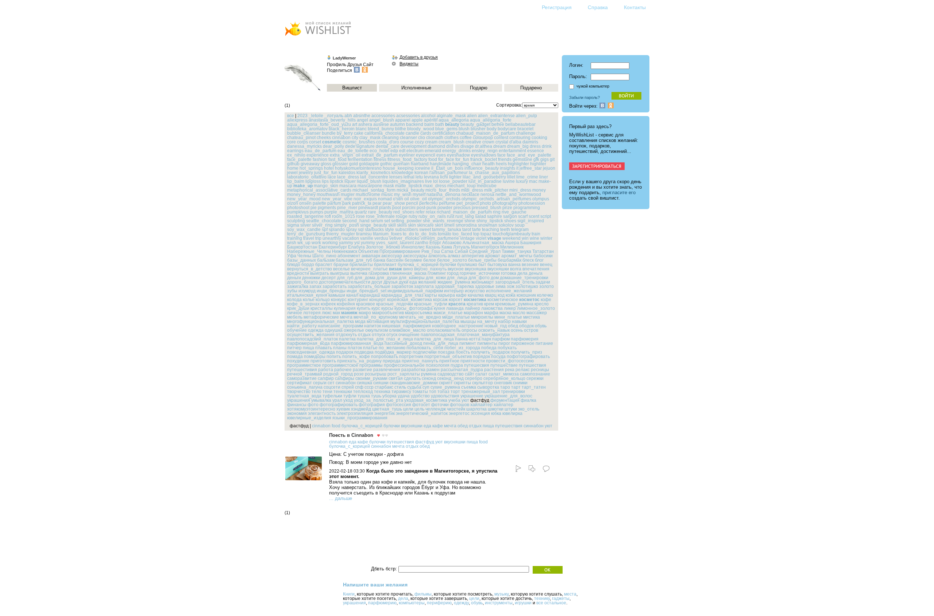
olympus (540, 199)
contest (501, 137)
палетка (347, 339)
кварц (491, 295)
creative (473, 142)
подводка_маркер (393, 352)
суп (425, 387)
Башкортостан (302, 247)
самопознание (535, 374)
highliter (538, 164)
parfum (334, 203)
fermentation (360, 159)
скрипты (462, 383)
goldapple (369, 164)
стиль (400, 387)
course (407, 142)
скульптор (482, 383)
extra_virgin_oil (345, 155)
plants (385, 207)
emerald (433, 151)
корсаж (440, 299)
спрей (347, 387)
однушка (334, 330)
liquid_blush (369, 181)
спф (359, 387)
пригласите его (619, 192)
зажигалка (297, 286)
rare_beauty (380, 212)
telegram (520, 229)
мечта (346, 317)
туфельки (332, 396)
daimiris (530, 142)
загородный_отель (514, 282)
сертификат (299, 383)
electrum (415, 151)
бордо (307, 264)
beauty (452, 124)
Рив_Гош (430, 251)
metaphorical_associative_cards (319, 190)
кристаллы (321, 308)
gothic (386, 164)
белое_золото (452, 260)
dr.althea (483, 146)
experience (317, 155)
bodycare (507, 129)
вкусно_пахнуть (430, 269)
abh (348, 115)
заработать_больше (369, 286)
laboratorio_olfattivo (307, 177)
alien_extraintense (496, 115)
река (509, 369)
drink (547, 146)
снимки (520, 383)
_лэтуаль (333, 115)
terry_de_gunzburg (306, 234)
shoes (510, 221)
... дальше (340, 498)
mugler (348, 194)
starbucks (374, 229)
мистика (531, 317)
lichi (444, 177)
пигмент (467, 343)
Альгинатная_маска (483, 242)
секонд (429, 378)
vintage (467, 238)
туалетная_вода (304, 396)
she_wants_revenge (443, 221)
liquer (350, 181)
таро (505, 387)
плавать (323, 348)
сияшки (381, 383)
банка (379, 260)
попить (334, 356)
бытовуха (497, 264)
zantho (421, 242)
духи (403, 282)
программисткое (304, 365)
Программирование (399, 251)
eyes (441, 155)
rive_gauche (514, 212)
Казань (433, 247)
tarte (476, 229)
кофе (546, 299)
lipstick (336, 181)
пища (308, 348)
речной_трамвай (304, 374)
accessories (383, 115)
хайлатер (503, 405)
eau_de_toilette (352, 151)
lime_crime (527, 177)
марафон (473, 313)
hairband (420, 164)
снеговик (503, 383)
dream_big (518, 146)
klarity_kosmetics (373, 172)
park (346, 203)
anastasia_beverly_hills (332, 120)
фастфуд (424, 442)
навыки (519, 321)
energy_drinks (456, 151)
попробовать (384, 356)
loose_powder (453, 181)
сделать (412, 378)
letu (419, 177)
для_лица (457, 278)
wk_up (303, 242)
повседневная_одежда (311, 352)
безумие (413, 260)
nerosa (487, 194)
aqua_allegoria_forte (491, 120)
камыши (336, 295)
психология (437, 365)
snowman (487, 225)
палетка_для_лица (434, 339)
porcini (409, 207)
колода (294, 299)
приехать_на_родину (359, 361)
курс (375, 308)
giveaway (310, 164)
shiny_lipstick (489, 221)
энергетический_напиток (422, 413)
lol (435, 181)
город (453, 273)
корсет (456, 299)
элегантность (322, 413)
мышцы (468, 321)
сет (331, 383)
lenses (395, 177)
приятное (449, 361)
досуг (376, 282)
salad (480, 216)
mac (533, 181)
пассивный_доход (403, 343)
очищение (409, 334)
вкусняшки (498, 269)
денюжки (311, 278)
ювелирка (512, 413)
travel (308, 238)
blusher (478, 129)
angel (362, 120)
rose (360, 216)
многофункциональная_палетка (320, 321)
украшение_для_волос (508, 396)
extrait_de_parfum (380, 155)
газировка (378, 273)
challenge (526, 133)
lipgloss (313, 181)
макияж (349, 313)
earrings (295, 151)
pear (377, 203)
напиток (372, 326)
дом (495, 278)
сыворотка (488, 387)
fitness (380, 159)
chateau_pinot (301, 137)
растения (494, 369)
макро (365, 313)
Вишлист (352, 88)
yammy (346, 242)
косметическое (502, 299)
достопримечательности (344, 282)
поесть (463, 352)
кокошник (526, 295)
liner (543, 177)
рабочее (343, 369)
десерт (328, 278)
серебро (473, 378)
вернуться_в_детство (309, 269)
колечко (545, 295)
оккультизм (376, 330)
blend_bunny (381, 129)
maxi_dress (434, 186)
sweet (425, 229)
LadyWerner (344, 58)
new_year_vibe (337, 199)
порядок (481, 356)
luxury (522, 181)
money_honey (301, 194)
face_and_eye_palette (529, 155)
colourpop (483, 137)
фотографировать (339, 405)
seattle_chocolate (323, 221)
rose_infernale (380, 216)
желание (427, 282)
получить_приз (526, 352)
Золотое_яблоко (383, 247)
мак (336, 313)
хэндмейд (361, 409)
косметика (475, 299)
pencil (412, 203)
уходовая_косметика (425, 400)
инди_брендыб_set (366, 291)
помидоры (314, 356)
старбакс (384, 387)
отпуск (378, 334)
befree (497, 124)
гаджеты (561, 598)
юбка (496, 413)
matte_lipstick (408, 186)
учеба (454, 400)
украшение (471, 396)
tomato (444, 234)
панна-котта (467, 339)
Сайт (368, 64)
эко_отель (528, 409)
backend (414, 124)
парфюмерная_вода (308, 343)
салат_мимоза (504, 374)
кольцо (323, 299)
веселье (341, 269)
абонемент (348, 256)
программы (371, 365)
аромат (492, 256)
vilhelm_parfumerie (440, 238)
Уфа (291, 256)
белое (429, 260)
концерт (377, 299)
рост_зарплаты (403, 374)
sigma (293, 225)
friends (505, 159)
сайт (469, 374)
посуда (498, 356)
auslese (381, 124)
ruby (413, 216)
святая (396, 378)
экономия (297, 413)
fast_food (337, 159)
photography (504, 203)
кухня (439, 308)
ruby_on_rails (432, 216)
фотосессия (398, 405)
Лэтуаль (461, 247)
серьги (320, 383)
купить (363, 308)
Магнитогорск (485, 247)
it (517, 168)
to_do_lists (426, 234)
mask (388, 186)
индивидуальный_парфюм (415, 291)
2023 (302, 115)
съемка (468, 387)
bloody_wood (420, 129)
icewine (422, 168)
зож (510, 286)
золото (546, 286)
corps (302, 142)
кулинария (345, 308)
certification (443, 133)
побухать (507, 348)
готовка (508, 273)
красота (457, 304)
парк (486, 339)
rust (450, 216)
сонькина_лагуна (305, 387)
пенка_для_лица (440, 343)
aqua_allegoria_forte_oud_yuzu (319, 124)
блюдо (293, 264)
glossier (340, 164)
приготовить (323, 361)
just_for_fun (325, 172)
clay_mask (370, 137)
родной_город (338, 374)
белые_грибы (482, 260)
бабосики (543, 256)
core (291, 142)
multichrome (368, 194)
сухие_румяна (445, 387)
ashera (365, 124)
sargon (510, 216)
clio (421, 137)
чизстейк (456, 409)
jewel (292, 172)
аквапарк (371, 256)
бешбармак (509, 260)
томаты (420, 391)
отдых (364, 334)
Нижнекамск (344, 251)
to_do (408, 234)
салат (481, 374)
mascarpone (370, 186)
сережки (535, 378)
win (525, 238)
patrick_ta (361, 203)
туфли (349, 396)
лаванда (455, 308)
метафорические (321, 317)
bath (439, 124)
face (501, 155)
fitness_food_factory (407, 159)
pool (396, 207)
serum (377, 221)
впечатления (535, 269)
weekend (511, 238)
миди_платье (456, 317)
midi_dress (472, 190)
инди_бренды (331, 291)
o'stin (398, 199)
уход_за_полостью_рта (378, 400)
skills (402, 225)
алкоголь (437, 256)
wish (291, 242)
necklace (470, 194)
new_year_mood (304, 199)
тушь (376, 396)
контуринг (358, 299)
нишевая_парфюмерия (406, 326)
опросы (469, 330)
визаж (395, 269)
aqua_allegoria (454, 120)
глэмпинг (437, 273)
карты (431, 295)
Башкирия (530, 242)
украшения (298, 400)
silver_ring (322, 225)
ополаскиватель (443, 330)
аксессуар (391, 256)
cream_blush (451, 142)
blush (464, 129)
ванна (514, 264)
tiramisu (364, 234)
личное (294, 313)
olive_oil (418, 199)
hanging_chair (466, 164)
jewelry (306, 172)
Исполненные (416, 88)
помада (295, 356)
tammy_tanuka (446, 229)
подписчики (425, 352)
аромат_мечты (516, 256)
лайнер (472, 308)
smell (449, 225)
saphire (494, 216)
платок (355, 348)
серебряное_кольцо (504, 378)
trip (318, 238)
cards (425, 133)
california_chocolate (384, 133)
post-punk (426, 207)
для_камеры (412, 278)
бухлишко (467, 264)
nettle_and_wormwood (518, 194)
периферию (439, 603)
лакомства (492, 308)
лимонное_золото (536, 308)
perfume (447, 203)
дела (522, 273)
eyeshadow (458, 155)
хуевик (343, 409)
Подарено (531, 88)
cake (358, 133)
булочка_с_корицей (418, 264)
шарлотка (476, 409)
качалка (476, 295)
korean (421, 172)
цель (419, 409)
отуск (391, 334)
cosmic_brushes (359, 142)
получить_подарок (490, 352)
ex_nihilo (296, 155)
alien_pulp (526, 115)
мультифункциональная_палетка (424, 321)
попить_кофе (356, 356)
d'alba (515, 142)
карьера (446, 295)
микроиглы (482, 317)
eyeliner (407, 155)
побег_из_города (462, 348)
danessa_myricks (304, 146)
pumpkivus (298, 212)
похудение (298, 361)
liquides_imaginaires (403, 181)
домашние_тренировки (524, 278)
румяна (428, 374)
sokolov (506, 225)
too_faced (462, 234)
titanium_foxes (387, 234)
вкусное (456, 269)
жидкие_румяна (453, 282)
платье (370, 348)
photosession (531, 203)
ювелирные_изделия (309, 418)
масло (519, 313)
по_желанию (392, 348)
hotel (329, 168)
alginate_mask (451, 115)
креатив (475, 304)
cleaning (390, 137)
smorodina (466, 225)
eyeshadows (483, 155)
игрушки (523, 603)
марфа (491, 313)
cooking (539, 137)
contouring (519, 137)
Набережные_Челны (309, 251)
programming (526, 207)
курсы (387, 308)
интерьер (454, 291)
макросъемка (418, 313)
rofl (328, 216)
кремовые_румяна (514, 304)
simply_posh (346, 225)
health (488, 164)
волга (515, 269)
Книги (349, 594)
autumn (397, 124)
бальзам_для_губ (354, 260)
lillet (511, 177)
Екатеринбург (333, 247)
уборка (389, 396)
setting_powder (406, 221)
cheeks (324, 137)
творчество (298, 391)
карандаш (369, 295)
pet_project (467, 203)
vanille (366, 238)
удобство (420, 396)
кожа (511, 295)
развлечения (386, 369)
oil (406, 199)
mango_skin (326, 186)
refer (420, 212)
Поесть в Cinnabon (351, 435)
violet (481, 238)
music (387, 194)
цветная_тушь (387, 409)
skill (392, 225)
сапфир (326, 378)
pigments (327, 207)
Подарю (478, 88)
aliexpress (297, 120)
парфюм (501, 339)
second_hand (356, 221)
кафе (461, 295)
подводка (364, 352)
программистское (340, 365)
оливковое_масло (407, 330)
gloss (326, 164)
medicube (487, 186)
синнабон (346, 383)
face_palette (299, 159)
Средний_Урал (485, 251)
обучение (297, 330)
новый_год (496, 326)
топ (432, 391)
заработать (335, 286)
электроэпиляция (355, 413)
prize (507, 207)
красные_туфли (430, 304)
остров (531, 330)
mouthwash (328, 194)
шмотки (495, 409)
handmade (440, 164)
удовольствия (445, 396)
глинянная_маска (408, 273)
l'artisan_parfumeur (448, 172)
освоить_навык (494, 330)
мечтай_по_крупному (376, 317)
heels (501, 164)
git (552, 159)
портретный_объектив (448, 356)
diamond (436, 146)
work (316, 242)
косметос (529, 299)
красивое (365, 304)
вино (408, 269)
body (492, 129)
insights (507, 168)
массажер (536, 313)
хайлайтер (481, 405)
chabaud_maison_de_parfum (485, 133)
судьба (414, 387)
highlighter (518, 164)
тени (327, 391)
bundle (329, 133)
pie (313, 207)
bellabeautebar (520, 124)
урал (337, 400)
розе (359, 374)
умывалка (321, 400)
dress (535, 146)
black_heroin (342, 129)
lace (332, 177)
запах (315, 286)
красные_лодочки (394, 304)
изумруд (307, 291)
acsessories (408, 115)
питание (544, 343)
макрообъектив (388, 313)
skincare (425, 225)
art (354, 124)
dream (499, 146)
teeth (505, 229)
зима (500, 286)
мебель (294, 317)
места (570, 594)
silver (305, 225)
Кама (446, 247)
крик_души (298, 308)
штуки (511, 409)
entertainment (512, 151)
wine (534, 238)
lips (325, 181)
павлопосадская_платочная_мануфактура (465, 334)
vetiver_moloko (404, 238)
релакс (523, 369)
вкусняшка (475, 269)
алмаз (454, 256)
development (414, 146)
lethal (409, 177)
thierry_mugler (340, 234)
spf (325, 229)
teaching (490, 229)
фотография (372, 405)
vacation (350, 238)
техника (382, 391)
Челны (304, 256)
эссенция (480, 413)
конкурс (339, 299)
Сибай (461, 251)
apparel (402, 120)
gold (353, 164)
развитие (362, 369)
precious (462, 207)
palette (319, 203)
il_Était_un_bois (447, 168)
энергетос (459, 413)
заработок (402, 286)
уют (465, 400)
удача (404, 396)
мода (360, 321)
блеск (528, 260)
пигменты (487, 343)
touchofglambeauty (511, 234)
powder (444, 207)
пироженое (522, 343)
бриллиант (385, 264)
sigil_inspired (530, 221)
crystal (501, 142)
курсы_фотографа (413, 308)
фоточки (440, 405)
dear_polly (333, 146)
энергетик (384, 413)
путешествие (504, 365)
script (545, 216)
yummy (368, 242)
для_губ (345, 278)
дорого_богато (302, 282)
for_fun (462, 159)
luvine (509, 181)
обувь (541, 326)
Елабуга (356, 247)
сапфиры (344, 378)
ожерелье (354, 330)
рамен (433, 369)
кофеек (328, 304)
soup (520, 225)
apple (417, 120)
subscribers (406, 229)
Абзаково (452, 242)
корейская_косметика (409, 299)
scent (534, 216)
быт (482, 264)
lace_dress (348, 177)
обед (513, 326)
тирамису (401, 391)
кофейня (346, 304)
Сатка (447, 251)
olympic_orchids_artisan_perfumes (496, 199)
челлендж (435, 409)
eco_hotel (379, 151)
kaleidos (347, 172)
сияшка (364, 383)
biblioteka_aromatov (307, 129)
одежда (316, 330)
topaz (485, 234)
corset (315, 142)
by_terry (345, 133)
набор (504, 321)
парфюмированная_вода (357, 343)
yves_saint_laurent (395, 242)
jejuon (549, 168)
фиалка (528, 400)
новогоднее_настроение (457, 326)
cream (431, 142)
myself (419, 194)
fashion (320, 159)
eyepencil (425, 155)
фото (313, 405)
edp (394, 151)
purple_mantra (339, 212)
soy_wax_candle (304, 229)
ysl (357, 242)
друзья (390, 282)
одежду (461, 603)
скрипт (446, 383)
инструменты (499, 603)
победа (489, 348)
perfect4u (428, 203)
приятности (472, 361)
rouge (402, 216)
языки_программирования (359, 418)
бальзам (326, 260)
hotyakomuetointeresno (358, 168)
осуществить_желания (311, 334)
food (432, 159)
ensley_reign (485, 151)
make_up (303, 186)
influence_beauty (481, 168)
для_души (387, 278)
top (476, 234)
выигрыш (339, 273)
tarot (466, 229)
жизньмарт (482, 282)
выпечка (358, 273)
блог (539, 260)
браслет (323, 264)
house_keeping (398, 168)
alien (472, 115)
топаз (443, 391)
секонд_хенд (450, 378)
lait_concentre (374, 177)
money (539, 190)
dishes (452, 146)
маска (505, 313)
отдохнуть (346, 334)
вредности (298, 273)
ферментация (505, 400)
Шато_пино (324, 256)
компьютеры (412, 603)
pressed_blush (486, 207)
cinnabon (341, 137)
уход (348, 400)
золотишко (527, 286)
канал (352, 295)
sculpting (296, 221)
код (501, 295)
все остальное (551, 603)
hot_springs (311, 168)
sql (361, 229)
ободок (526, 326)
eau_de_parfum (320, 151)
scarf (523, 216)
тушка (364, 396)
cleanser (408, 137)
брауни (340, 264)
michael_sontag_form (373, 190)
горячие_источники (480, 273)
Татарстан (543, 251)
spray (351, 229)
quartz (361, 212)
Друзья (354, 64)
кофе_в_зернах (303, 304)
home (292, 168)
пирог (504, 343)
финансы (296, 405)
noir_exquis (365, 199)
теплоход (363, 391)
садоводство (450, 374)
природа (392, 361)
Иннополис (413, 247)
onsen (305, 203)
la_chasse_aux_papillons (494, 172)
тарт (516, 387)
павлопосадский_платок (312, 339)
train (536, 234)
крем (489, 304)
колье (308, 299)
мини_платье (508, 317)
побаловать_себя (424, 348)
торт (455, 391)
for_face (446, 159)
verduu (381, 238)
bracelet (525, 129)
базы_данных (301, 260)
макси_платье (448, 313)
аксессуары (415, 256)
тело (316, 391)
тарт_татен (534, 387)
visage (494, 238)
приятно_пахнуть (420, 361)
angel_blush (381, 120)
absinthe (361, 115)
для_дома (365, 278)
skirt (439, 225)
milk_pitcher (496, 190)
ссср (369, 387)
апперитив (473, 256)
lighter (455, 177)
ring (497, 212)
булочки (448, 264)
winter (546, 238)
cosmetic (331, 142)
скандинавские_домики (414, 383)
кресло (541, 304)
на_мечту (487, 321)
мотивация (378, 321)
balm (429, 124)
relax (431, 212)
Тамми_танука (516, 251)
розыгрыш (375, 374)
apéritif (430, 120)
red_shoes (403, 212)
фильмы (423, 594)
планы (340, 348)
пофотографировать (528, 356)
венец (546, 264)
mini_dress (520, 190)
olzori (292, 203)
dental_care (388, 146)
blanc (361, 129)
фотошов (459, 405)
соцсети (332, 387)
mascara (347, 186)
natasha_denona (443, 194)
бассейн (395, 260)
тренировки (513, 391)
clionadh (434, 137)
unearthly (332, 238)
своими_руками (371, 378)
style (389, 229)
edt (402, 151)
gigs (544, 159)
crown (488, 142)
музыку (501, 594)
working (330, 242)
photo (485, 203)
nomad (385, 199)
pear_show (394, 203)
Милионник (512, 247)
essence (535, 151)
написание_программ (340, 326)
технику (542, 598)
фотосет (421, 405)
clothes (451, 137)
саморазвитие (302, 378)
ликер (510, 308)
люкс (327, 313)
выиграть (319, 273)
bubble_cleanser (304, 133)
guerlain (401, 164)
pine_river (347, 207)
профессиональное (404, 365)
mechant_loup (461, 186)
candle (412, 133)
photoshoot (298, 207)
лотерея (312, 313)
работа (325, 369)
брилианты (361, 264)
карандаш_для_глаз (402, 295)
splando (337, 229)
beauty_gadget (475, 124)
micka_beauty (410, 190)
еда (413, 282)
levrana (431, 177)
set (387, 221)
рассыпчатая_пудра (462, 369)
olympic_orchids (444, 199)
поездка (446, 352)
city (355, 137)
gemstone (522, 159)
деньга (536, 273)
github (293, 164)
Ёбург (435, 242)
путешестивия (302, 369)
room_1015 (343, 216)
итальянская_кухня (307, 295)
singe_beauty (373, 225)
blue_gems (446, 129)
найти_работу (302, 326)
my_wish (403, 194)
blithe (400, 129)
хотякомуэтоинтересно (311, 409)
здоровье (484, 286)
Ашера (512, 242)
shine (469, 221)
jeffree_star (531, 168)
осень (517, 330)
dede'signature (360, 146)
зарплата (424, 286)
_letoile (316, 115)
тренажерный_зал (480, 391)
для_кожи (436, 278)
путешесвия (476, 365)
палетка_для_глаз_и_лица (385, 339)
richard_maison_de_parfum (464, 212)
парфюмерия (525, 339)
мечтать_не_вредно (420, 317)
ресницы (540, 369)
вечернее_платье (369, 269)
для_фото (479, 278)
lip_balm (295, 181)
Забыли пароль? (584, 97)
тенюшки (342, 391)
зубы (292, 291)
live (428, 181)
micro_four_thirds (442, 190)
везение (530, 264)
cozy (419, 142)
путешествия (532, 365)
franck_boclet (483, 159)
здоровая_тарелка (454, 286)
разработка (413, 369)
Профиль (336, 64)
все (290, 115)
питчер (294, 348)
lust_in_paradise (485, 181)
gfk (536, 159)
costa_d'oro (387, 142)
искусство (475, 291)
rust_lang (464, 216)
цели (408, 409)
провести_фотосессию (510, 361)
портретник (411, 356)
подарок (344, 352)
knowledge (402, 172)
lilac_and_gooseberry (484, 177)
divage (467, 146)
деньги (294, 278)
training (294, 238)
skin (412, 225)
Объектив (368, 251)
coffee (466, 137)
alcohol (428, 115)
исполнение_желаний (509, 291)
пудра (457, 365)
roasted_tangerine (305, 216)
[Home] (318, 36)
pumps (316, 212)
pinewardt (368, 207)
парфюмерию (382, 603)
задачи (543, 282)
